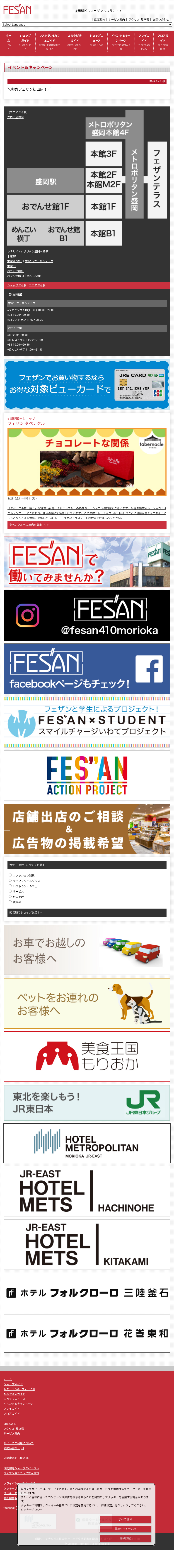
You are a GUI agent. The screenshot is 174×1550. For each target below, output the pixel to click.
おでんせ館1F (15, 271)
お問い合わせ (161, 19)
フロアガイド (162, 42)
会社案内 (11, 1498)
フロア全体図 (15, 117)
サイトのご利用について (19, 1443)
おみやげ (18, 897)
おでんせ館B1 (15, 276)
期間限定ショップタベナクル (21, 1468)
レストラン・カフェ (24, 886)
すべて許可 (125, 1519)
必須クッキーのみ (125, 1528)
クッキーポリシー (17, 1488)
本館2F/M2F (14, 261)
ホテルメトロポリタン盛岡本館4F (27, 251)
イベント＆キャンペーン (120, 42)
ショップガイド (25, 42)
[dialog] (86, 1514)
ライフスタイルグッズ (26, 881)
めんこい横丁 (35, 276)
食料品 (16, 902)
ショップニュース (96, 40)
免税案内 (99, 19)
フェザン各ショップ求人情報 (21, 1473)
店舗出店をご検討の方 (17, 1458)
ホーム (8, 42)
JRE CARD (10, 1423)
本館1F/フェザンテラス (39, 261)
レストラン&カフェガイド (49, 42)
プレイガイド (144, 42)
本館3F (11, 256)
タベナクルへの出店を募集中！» (29, 524)
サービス (18, 891)
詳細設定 (125, 1538)
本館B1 (11, 266)
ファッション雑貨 (23, 875)
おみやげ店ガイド (74, 42)
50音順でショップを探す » (25, 912)
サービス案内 (117, 19)
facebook (11, 1508)
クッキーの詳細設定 (16, 1493)
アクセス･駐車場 (139, 19)
